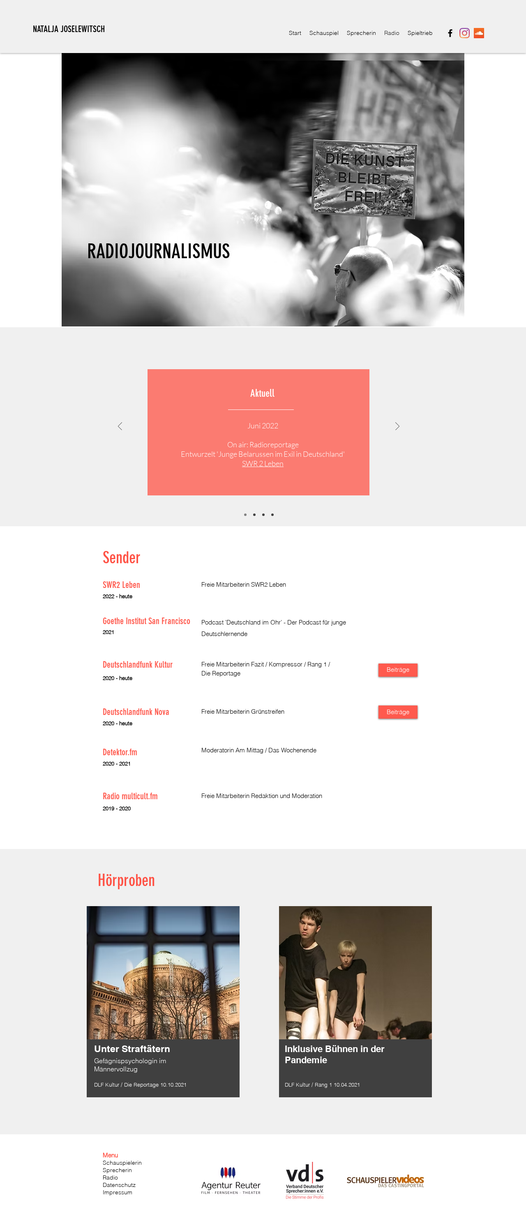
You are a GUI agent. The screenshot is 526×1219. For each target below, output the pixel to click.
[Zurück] (120, 427)
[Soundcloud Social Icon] (479, 33)
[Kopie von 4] (263, 515)
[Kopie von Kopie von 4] (272, 515)
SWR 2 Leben (263, 463)
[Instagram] (464, 33)
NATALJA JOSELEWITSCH (69, 29)
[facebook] (450, 33)
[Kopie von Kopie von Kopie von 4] (254, 515)
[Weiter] (397, 427)
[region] (163, 1008)
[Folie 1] (245, 515)
